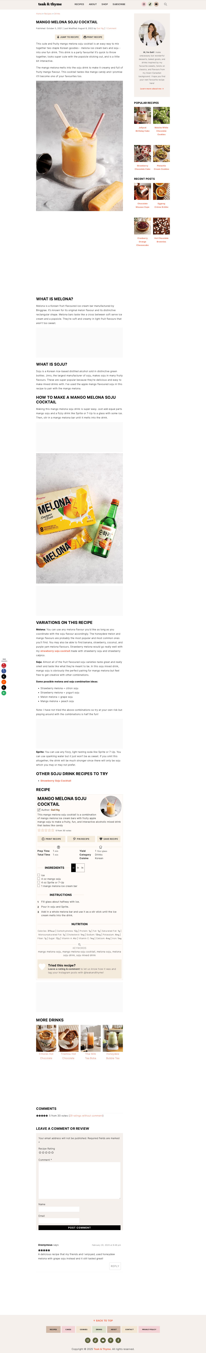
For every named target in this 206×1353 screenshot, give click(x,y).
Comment (45, 1159)
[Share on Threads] (3, 687)
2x (78, 868)
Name (42, 1204)
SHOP (105, 4)
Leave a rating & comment (64, 969)
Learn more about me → (152, 88)
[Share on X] (3, 676)
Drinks (57, 13)
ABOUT (93, 4)
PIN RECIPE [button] (82, 839)
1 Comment (111, 28)
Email (42, 1215)
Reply (115, 1266)
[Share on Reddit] (3, 682)
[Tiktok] (95, 1340)
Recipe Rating (47, 1148)
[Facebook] (118, 1340)
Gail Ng (55, 809)
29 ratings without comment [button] (86, 1115)
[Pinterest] (110, 1340)
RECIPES (79, 4)
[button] (39, 830)
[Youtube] (103, 1340)
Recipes (48, 13)
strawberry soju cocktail (55, 651)
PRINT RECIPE (94, 37)
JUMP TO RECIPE (69, 37)
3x (82, 868)
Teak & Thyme (102, 1349)
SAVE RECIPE (110, 839)
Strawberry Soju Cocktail (56, 780)
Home (39, 13)
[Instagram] (87, 1340)
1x (73, 868)
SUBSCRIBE (119, 4)
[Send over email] (3, 693)
